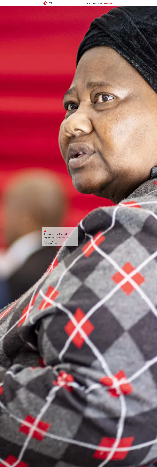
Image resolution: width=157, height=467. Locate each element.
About (94, 3)
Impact (100, 3)
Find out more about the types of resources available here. (52, 242)
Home (89, 3)
